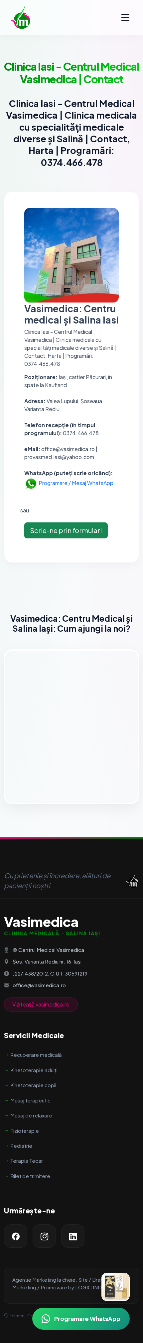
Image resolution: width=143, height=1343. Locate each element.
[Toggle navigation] (125, 17)
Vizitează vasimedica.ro (41, 1004)
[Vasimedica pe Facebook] (15, 1236)
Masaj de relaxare (31, 1115)
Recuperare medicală (36, 1054)
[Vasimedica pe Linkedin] (72, 1236)
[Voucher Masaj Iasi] (115, 1287)
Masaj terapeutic (30, 1100)
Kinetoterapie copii (33, 1085)
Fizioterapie (24, 1130)
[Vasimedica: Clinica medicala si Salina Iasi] (19, 17)
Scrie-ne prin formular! (66, 530)
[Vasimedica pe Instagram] (44, 1236)
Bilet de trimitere (30, 1176)
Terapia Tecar (26, 1160)
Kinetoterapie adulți (34, 1070)
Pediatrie (21, 1145)
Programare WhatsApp (87, 1318)
